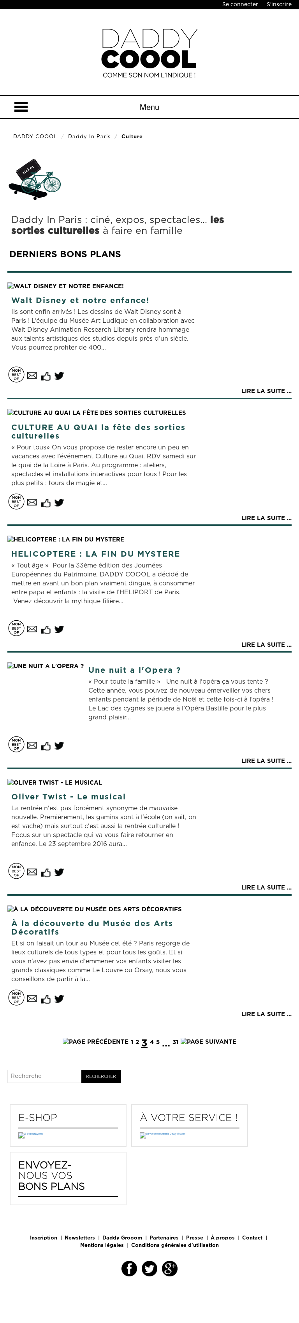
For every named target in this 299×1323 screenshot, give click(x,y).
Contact (252, 1238)
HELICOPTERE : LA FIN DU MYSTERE (95, 554)
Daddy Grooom (122, 1238)
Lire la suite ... (266, 391)
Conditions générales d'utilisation (175, 1245)
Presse (194, 1238)
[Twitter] (149, 1268)
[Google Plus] (170, 1268)
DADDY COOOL (35, 136)
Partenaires (164, 1238)
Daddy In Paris (89, 136)
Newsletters (80, 1238)
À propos (223, 1238)
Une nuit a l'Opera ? (134, 670)
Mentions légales (102, 1245)
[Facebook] (129, 1268)
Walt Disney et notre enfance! (80, 301)
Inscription (43, 1238)
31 (175, 1042)
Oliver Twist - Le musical (68, 797)
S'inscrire (279, 4)
